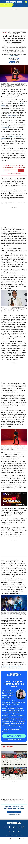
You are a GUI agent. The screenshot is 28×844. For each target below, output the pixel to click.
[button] (26, 2)
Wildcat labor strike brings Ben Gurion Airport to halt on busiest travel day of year (20, 776)
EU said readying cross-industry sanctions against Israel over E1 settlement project (8, 760)
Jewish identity (12, 801)
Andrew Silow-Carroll (14, 58)
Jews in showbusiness (19, 799)
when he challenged (11, 115)
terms (20, 173)
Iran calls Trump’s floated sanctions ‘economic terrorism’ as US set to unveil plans (8, 776)
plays (13, 799)
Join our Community (6, 5)
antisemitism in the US (20, 801)
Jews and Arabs (5, 800)
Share (13, 62)
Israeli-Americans (19, 800)
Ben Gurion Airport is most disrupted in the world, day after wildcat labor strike (20, 760)
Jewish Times (9, 799)
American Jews (12, 800)
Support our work (14, 736)
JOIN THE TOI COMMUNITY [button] (14, 811)
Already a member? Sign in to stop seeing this (14, 739)
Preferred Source (14, 55)
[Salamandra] (21, 838)
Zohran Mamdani (5, 801)
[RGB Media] (11, 838)
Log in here (18, 814)
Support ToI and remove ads (21, 5)
